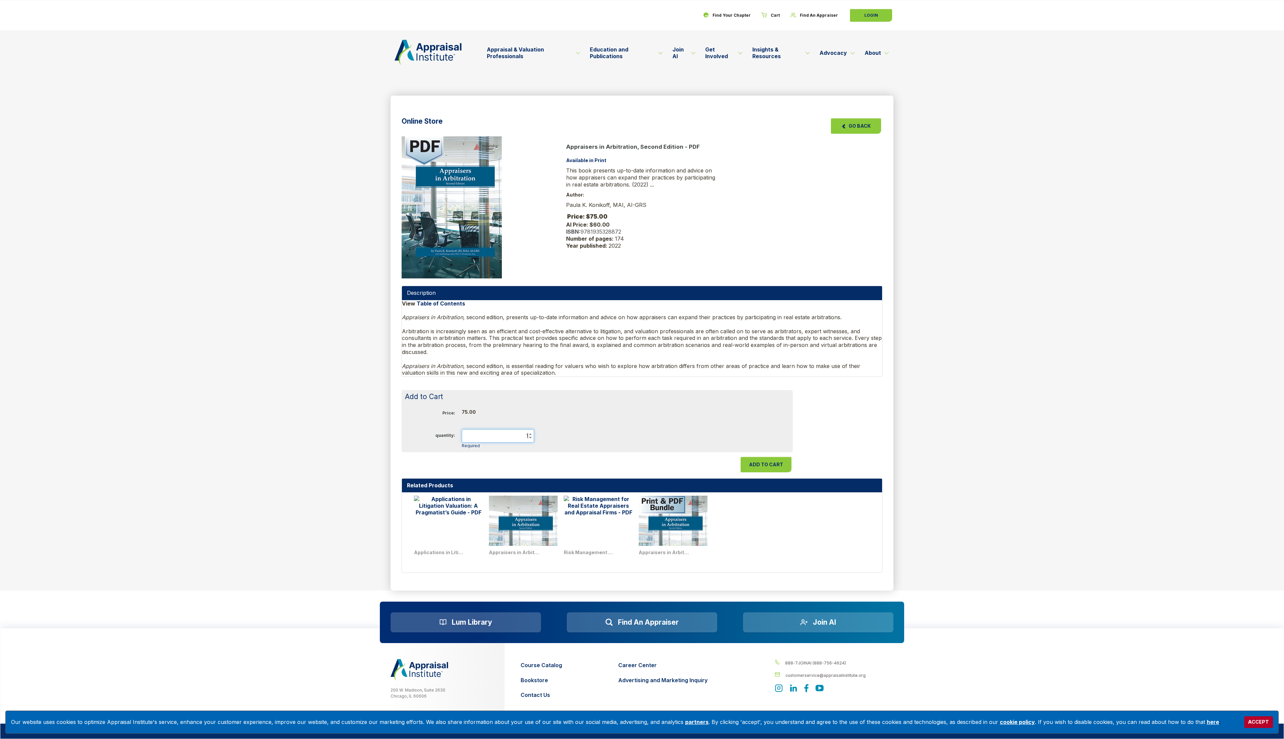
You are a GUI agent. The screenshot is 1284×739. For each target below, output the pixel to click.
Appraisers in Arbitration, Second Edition (514, 552)
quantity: (445, 435)
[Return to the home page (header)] (428, 52)
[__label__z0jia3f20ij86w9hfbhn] (419, 670)
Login (871, 15)
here (1213, 722)
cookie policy (1017, 722)
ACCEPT (1258, 722)
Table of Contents (441, 303)
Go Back (860, 126)
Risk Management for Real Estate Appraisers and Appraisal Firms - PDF (589, 552)
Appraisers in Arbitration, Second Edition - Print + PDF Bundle (664, 552)
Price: (448, 412)
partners (697, 722)
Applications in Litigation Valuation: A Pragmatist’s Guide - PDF (439, 552)
